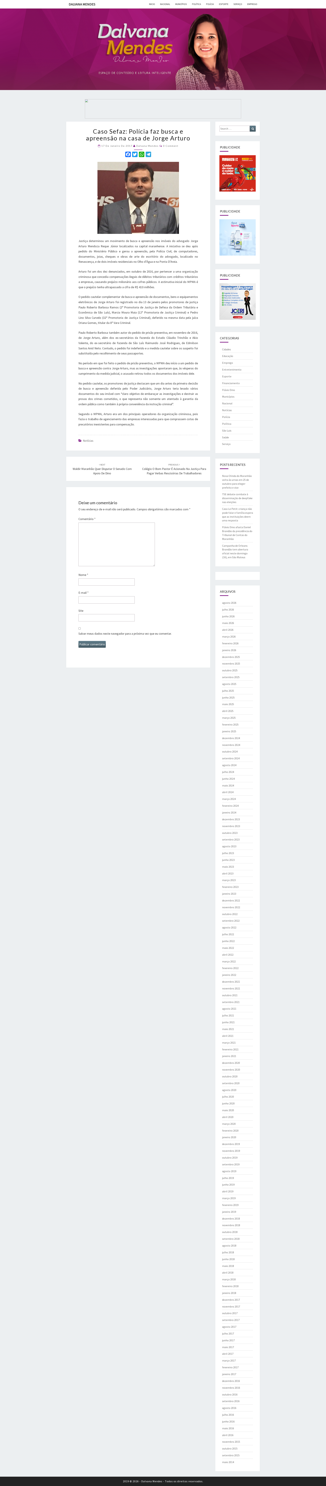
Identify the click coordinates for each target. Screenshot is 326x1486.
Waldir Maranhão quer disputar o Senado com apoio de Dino (102, 469)
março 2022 (229, 961)
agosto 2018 (229, 1245)
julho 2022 (228, 934)
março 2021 (229, 1042)
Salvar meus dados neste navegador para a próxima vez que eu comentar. (125, 633)
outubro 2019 (230, 1157)
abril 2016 (227, 1435)
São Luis (226, 430)
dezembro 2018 (231, 1218)
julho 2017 (228, 1333)
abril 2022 (227, 954)
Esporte (223, 4)
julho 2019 (228, 1178)
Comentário (87, 519)
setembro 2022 (231, 920)
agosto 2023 (229, 846)
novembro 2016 (231, 1387)
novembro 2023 (231, 826)
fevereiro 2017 (230, 1367)
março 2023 (229, 880)
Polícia (210, 4)
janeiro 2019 (229, 1211)
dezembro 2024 (231, 738)
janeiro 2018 (229, 1293)
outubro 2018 (230, 1232)
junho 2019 (228, 1184)
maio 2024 (228, 785)
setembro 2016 (231, 1401)
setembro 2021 (231, 1002)
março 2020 (229, 1123)
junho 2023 (228, 860)
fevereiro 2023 (230, 887)
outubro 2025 (230, 670)
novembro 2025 (231, 663)
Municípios (181, 4)
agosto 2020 (229, 1090)
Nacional (165, 4)
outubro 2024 (230, 751)
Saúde (225, 437)
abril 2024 (227, 792)
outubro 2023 (230, 833)
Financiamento (231, 383)
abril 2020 (227, 1117)
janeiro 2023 (229, 893)
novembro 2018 (231, 1225)
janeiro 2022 (229, 975)
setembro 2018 (231, 1238)
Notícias (88, 441)
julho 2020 (228, 1096)
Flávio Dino (228, 390)
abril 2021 (227, 1035)
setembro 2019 (231, 1164)
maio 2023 (228, 866)
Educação (227, 356)
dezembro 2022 (231, 900)
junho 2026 (228, 616)
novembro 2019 (231, 1150)
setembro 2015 (231, 1455)
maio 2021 (228, 1029)
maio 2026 (228, 623)
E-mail (83, 593)
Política (196, 4)
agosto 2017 (229, 1326)
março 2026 (229, 636)
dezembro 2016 (231, 1381)
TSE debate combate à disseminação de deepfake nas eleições (237, 498)
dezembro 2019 (231, 1144)
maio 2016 (228, 1428)
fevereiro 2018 (230, 1286)
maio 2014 (228, 1462)
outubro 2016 (230, 1394)
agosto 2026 (229, 602)
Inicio (152, 4)
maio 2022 (228, 948)
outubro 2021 (230, 995)
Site (80, 611)
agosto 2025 (229, 684)
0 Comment (170, 145)
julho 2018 (228, 1252)
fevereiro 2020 (230, 1130)
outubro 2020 (230, 1076)
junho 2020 (228, 1103)
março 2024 (229, 799)
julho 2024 (228, 772)
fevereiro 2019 (230, 1205)
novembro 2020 (231, 1069)
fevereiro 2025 (230, 724)
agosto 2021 (229, 1008)
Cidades (226, 349)
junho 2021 (228, 1022)
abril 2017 (227, 1353)
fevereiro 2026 (230, 643)
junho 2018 (228, 1259)
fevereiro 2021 (230, 1049)
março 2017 (229, 1360)
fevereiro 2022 (230, 968)
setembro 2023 (231, 839)
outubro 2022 (230, 914)
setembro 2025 (231, 677)
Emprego (252, 4)
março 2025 (229, 717)
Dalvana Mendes (82, 4)
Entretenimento (231, 369)
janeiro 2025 (229, 731)
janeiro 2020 (229, 1137)
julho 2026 (228, 609)
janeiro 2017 (229, 1374)
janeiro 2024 (229, 812)
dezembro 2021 (231, 981)
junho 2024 (228, 778)
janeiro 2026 (229, 650)
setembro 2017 (231, 1320)
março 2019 (229, 1198)
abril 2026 (227, 629)
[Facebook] (128, 155)
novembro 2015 (231, 1441)
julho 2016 (228, 1414)
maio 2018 (228, 1266)
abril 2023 (227, 873)
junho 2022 (228, 941)
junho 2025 (228, 697)
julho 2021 (228, 1015)
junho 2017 (228, 1340)
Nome (83, 575)
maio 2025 (228, 704)
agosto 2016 (229, 1408)
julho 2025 (228, 690)
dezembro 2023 (231, 819)
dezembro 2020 (231, 1062)
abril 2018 (227, 1272)
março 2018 (229, 1279)
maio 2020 (228, 1110)
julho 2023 (228, 853)
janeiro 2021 (229, 1056)
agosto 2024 (229, 765)
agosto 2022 (229, 927)
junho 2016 (228, 1421)
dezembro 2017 (231, 1299)
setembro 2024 (231, 758)
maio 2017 (228, 1347)
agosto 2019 (229, 1171)
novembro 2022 (231, 907)
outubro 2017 (230, 1313)
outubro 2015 (230, 1448)
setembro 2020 (231, 1083)
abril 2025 (227, 711)
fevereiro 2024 (230, 805)
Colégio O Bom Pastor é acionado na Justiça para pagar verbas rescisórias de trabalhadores (174, 469)
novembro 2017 (231, 1306)
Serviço (237, 4)
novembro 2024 (231, 745)
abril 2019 (227, 1191)
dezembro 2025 (231, 657)
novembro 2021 (231, 988)
